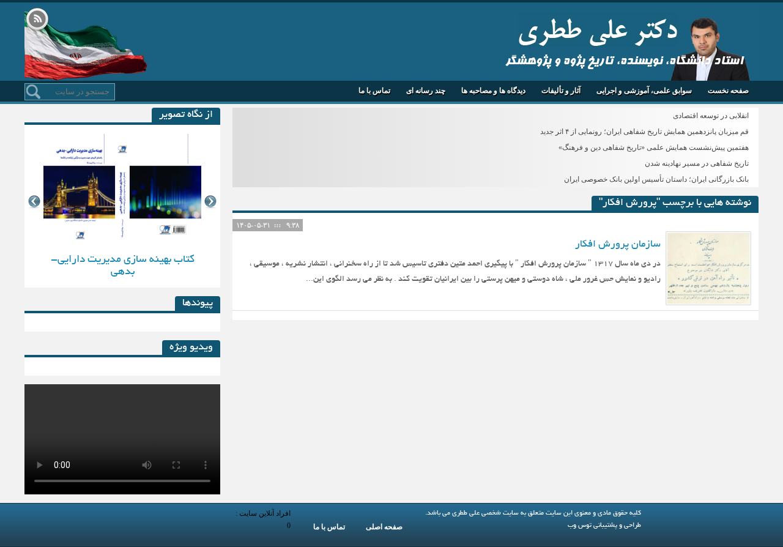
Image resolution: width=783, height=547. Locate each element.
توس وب (580, 525)
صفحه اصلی (384, 527)
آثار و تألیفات (561, 90)
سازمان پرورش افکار (618, 244)
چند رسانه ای (425, 90)
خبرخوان (37, 20)
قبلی (34, 201)
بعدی (210, 201)
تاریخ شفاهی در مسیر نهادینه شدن (697, 163)
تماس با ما (374, 90)
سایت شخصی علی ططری (598, 29)
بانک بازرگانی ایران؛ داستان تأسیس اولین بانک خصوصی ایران (656, 179)
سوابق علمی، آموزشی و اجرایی (644, 90)
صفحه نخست (728, 90)
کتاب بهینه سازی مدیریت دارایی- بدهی (123, 266)
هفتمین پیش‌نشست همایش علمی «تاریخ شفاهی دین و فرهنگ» (653, 147)
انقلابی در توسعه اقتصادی (711, 115)
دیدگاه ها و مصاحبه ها (493, 90)
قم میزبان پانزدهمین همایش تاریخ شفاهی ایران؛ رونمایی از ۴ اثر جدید (644, 131)
